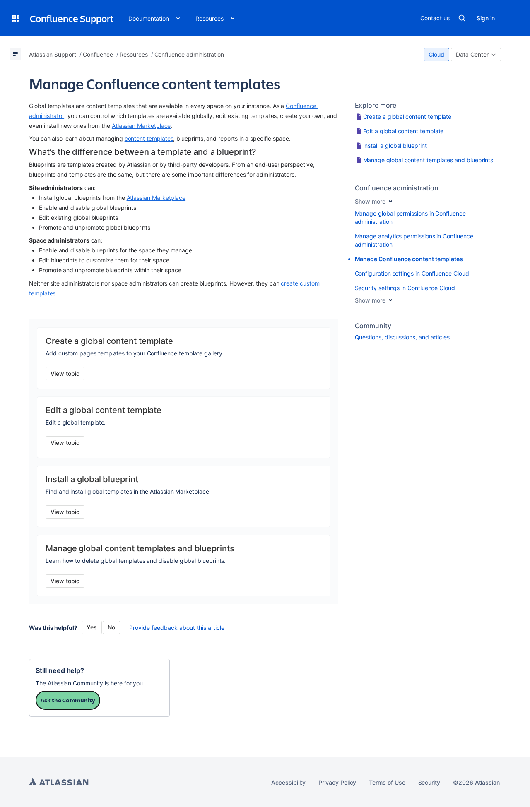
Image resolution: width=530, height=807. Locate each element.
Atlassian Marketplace (141, 125)
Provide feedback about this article (176, 627)
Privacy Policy (337, 782)
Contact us (434, 18)
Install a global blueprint (395, 145)
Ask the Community (68, 700)
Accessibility (288, 782)
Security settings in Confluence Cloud (405, 287)
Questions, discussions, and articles (402, 337)
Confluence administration (396, 188)
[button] (15, 18)
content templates (149, 138)
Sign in (486, 18)
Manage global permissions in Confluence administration (410, 217)
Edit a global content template (403, 130)
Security (429, 782)
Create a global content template (407, 116)
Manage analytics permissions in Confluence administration (414, 240)
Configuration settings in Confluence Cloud (412, 273)
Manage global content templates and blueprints (428, 159)
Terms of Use (387, 782)
